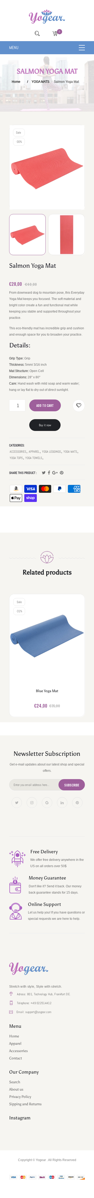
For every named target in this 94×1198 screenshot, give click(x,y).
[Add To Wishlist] (79, 406)
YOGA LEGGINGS (51, 452)
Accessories (18, 1051)
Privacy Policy (20, 1097)
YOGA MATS (40, 82)
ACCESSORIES (18, 452)
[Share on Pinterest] (61, 473)
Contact (15, 1058)
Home (16, 82)
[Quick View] (54, 639)
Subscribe (71, 785)
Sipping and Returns (25, 1104)
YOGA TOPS (16, 458)
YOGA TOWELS (33, 458)
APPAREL (34, 452)
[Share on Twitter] (44, 473)
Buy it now (45, 425)
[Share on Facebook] (49, 473)
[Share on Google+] (55, 473)
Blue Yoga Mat (47, 691)
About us (16, 1089)
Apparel (15, 1043)
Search (14, 1082)
